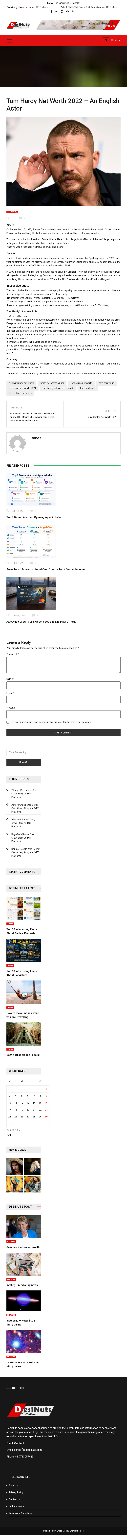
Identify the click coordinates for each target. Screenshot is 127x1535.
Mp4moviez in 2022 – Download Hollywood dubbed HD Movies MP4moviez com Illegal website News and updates (32, 417)
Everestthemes (77, 1531)
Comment (12, 654)
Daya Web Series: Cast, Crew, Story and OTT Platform (23, 838)
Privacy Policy (16, 1492)
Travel (10, 924)
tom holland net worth (20, 393)
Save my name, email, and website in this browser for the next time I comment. (52, 722)
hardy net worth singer (52, 383)
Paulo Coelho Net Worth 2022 (102, 417)
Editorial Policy (16, 1506)
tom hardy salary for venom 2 (58, 388)
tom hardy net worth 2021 (22, 388)
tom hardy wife (88, 388)
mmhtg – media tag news (22, 1285)
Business (13, 212)
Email (10, 693)
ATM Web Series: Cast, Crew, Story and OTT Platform (23, 823)
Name (10, 678)
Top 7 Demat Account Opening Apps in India (33, 517)
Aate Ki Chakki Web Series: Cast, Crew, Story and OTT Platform (62, 7)
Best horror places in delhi (23, 1054)
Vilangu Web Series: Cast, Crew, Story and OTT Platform (24, 793)
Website (10, 707)
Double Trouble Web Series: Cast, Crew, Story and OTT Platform (25, 852)
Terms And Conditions (20, 1513)
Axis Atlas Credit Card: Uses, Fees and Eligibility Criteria (41, 621)
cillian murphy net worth (21, 383)
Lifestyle (11, 1279)
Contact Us (14, 1499)
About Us (14, 1485)
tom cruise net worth (81, 383)
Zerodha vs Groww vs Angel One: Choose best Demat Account (45, 569)
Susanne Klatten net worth (23, 1247)
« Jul (8, 1134)
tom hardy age (106, 383)
